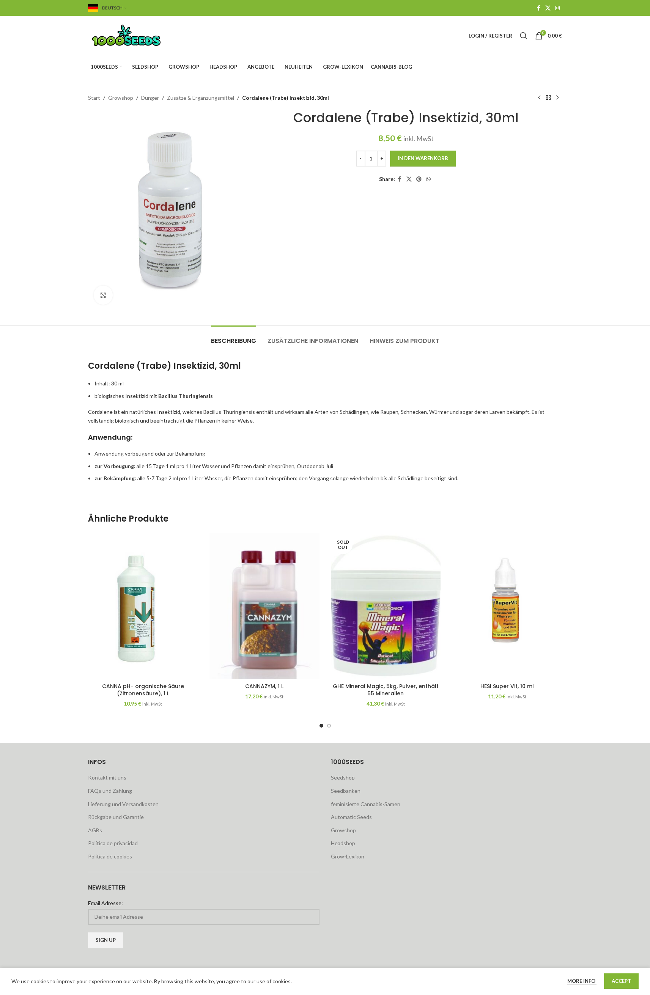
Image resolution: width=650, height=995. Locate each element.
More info (581, 981)
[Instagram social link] (557, 8)
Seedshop (343, 777)
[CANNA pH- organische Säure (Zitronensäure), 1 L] (143, 606)
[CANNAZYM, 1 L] (264, 606)
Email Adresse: (105, 903)
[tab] (233, 337)
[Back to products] (548, 97)
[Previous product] (539, 97)
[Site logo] (135, 35)
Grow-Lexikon (347, 856)
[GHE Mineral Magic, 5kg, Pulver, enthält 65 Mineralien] (386, 606)
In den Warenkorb (423, 158)
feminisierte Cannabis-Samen (365, 804)
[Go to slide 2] (329, 726)
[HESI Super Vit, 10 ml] (507, 606)
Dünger (150, 97)
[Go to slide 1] (321, 726)
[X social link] (548, 8)
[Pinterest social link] (419, 179)
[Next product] (557, 97)
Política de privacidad (113, 843)
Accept (621, 981)
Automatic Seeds (351, 817)
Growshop (120, 97)
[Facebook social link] (538, 8)
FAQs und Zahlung (110, 791)
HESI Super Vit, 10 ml (507, 686)
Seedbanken (345, 791)
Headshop (343, 843)
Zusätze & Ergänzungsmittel (200, 97)
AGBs (95, 830)
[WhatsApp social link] (428, 179)
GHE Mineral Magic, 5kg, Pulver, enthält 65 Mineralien (386, 690)
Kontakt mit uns (107, 777)
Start (94, 97)
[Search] (523, 35)
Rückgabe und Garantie (116, 817)
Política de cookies (110, 856)
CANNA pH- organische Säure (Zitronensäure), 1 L (143, 690)
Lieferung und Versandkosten (123, 804)
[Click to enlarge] (103, 295)
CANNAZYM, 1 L (264, 686)
